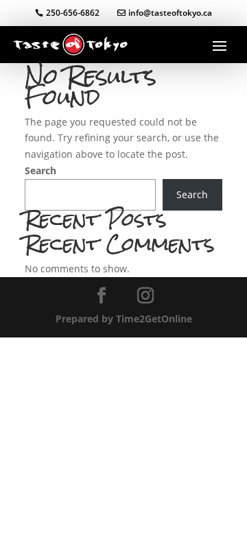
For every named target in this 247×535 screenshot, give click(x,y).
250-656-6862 (72, 13)
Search (40, 170)
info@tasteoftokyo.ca (170, 13)
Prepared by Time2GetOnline (124, 318)
